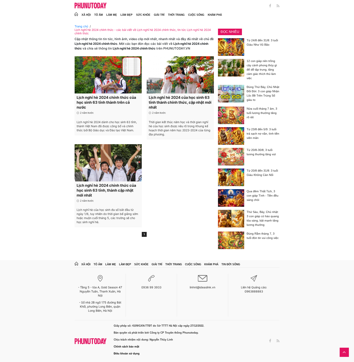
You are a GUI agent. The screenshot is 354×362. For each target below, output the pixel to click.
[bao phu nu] (91, 5)
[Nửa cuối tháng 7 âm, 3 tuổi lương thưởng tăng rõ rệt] (231, 115)
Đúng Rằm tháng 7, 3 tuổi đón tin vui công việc (263, 235)
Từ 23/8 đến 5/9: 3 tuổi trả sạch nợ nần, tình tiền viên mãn (263, 133)
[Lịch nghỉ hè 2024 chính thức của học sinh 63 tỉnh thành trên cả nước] (108, 74)
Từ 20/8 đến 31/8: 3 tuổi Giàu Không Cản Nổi (262, 173)
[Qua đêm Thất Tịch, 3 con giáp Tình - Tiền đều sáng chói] (231, 198)
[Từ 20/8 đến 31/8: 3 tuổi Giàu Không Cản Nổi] (231, 177)
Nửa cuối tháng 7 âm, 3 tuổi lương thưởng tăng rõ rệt (262, 113)
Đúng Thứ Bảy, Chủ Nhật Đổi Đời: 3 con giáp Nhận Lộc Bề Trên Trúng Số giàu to (263, 93)
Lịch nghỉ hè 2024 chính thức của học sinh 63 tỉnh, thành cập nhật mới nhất (106, 190)
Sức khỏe (143, 14)
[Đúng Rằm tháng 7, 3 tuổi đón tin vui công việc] (231, 240)
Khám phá (215, 14)
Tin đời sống (230, 264)
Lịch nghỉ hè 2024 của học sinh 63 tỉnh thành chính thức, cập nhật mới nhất (180, 102)
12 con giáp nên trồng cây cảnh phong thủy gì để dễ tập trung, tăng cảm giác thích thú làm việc (262, 69)
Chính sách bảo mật (126, 346)
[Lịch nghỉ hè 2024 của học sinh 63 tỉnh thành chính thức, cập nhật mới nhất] (180, 74)
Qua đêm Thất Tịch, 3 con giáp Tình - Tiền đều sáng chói (262, 195)
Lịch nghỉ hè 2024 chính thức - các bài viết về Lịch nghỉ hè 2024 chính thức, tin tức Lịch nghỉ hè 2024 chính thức (143, 31)
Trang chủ (81, 26)
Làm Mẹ (111, 14)
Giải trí (159, 14)
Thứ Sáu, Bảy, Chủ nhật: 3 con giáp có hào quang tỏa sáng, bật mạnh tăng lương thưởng (263, 218)
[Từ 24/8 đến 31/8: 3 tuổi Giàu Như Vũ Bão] (231, 47)
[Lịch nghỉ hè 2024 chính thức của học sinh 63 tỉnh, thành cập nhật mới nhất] (108, 162)
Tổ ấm (98, 14)
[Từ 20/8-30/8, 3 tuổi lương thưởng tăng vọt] (231, 156)
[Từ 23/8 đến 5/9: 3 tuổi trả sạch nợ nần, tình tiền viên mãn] (231, 136)
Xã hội (86, 14)
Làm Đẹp (126, 14)
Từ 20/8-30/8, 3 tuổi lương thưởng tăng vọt (261, 152)
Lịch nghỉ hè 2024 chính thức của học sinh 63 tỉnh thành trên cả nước (106, 102)
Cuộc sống (196, 14)
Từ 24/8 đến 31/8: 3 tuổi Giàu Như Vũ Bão (262, 42)
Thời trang (176, 14)
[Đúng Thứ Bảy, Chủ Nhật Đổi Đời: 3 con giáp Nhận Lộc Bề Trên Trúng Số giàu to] (231, 94)
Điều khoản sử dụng (127, 353)
